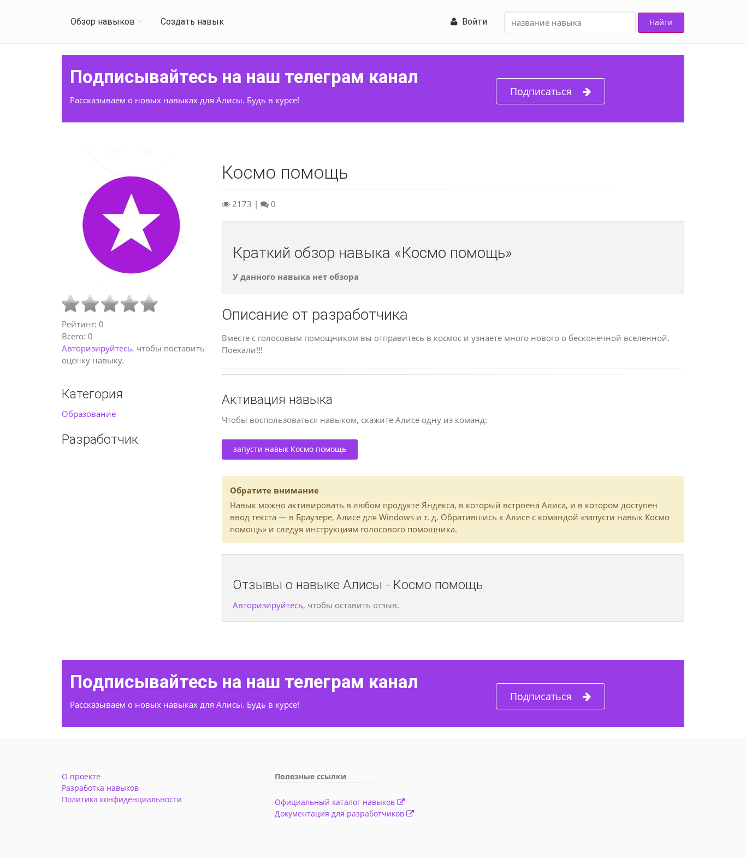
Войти (472, 21)
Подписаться (541, 91)
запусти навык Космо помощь (289, 449)
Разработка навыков (100, 788)
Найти (661, 22)
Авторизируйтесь (97, 348)
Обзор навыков (102, 21)
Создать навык (192, 21)
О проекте (81, 776)
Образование (89, 413)
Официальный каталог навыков (336, 802)
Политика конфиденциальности (122, 799)
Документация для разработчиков (340, 813)
